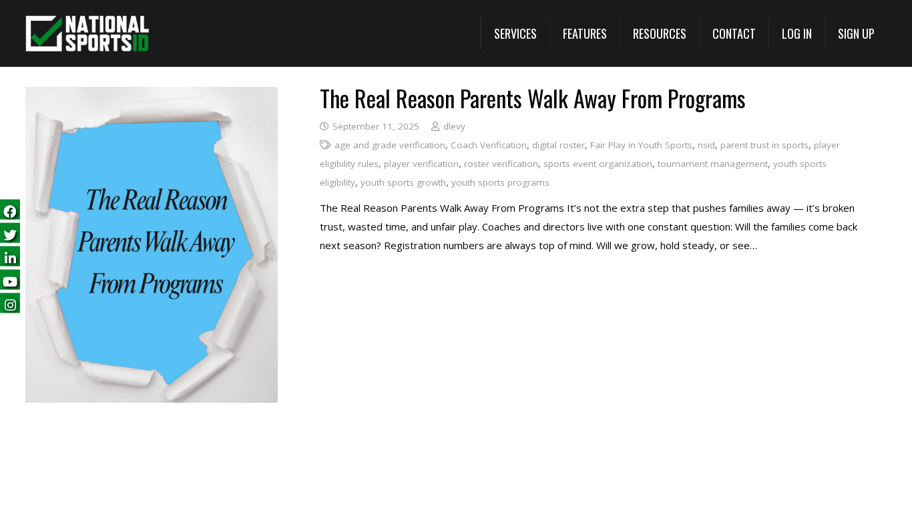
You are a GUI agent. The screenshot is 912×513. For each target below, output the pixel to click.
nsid (706, 145)
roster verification (501, 164)
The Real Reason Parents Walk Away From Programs (533, 98)
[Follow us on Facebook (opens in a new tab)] (10, 210)
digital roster (558, 145)
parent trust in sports (764, 145)
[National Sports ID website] (87, 33)
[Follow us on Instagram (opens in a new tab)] (10, 303)
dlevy (454, 126)
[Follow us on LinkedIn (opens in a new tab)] (10, 257)
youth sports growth (403, 182)
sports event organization (597, 164)
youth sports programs (500, 182)
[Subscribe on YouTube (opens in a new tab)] (10, 280)
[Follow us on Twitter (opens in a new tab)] (10, 233)
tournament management (713, 164)
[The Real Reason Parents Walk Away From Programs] (151, 96)
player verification (421, 164)
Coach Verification (489, 145)
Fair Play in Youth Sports (641, 145)
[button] (515, 33)
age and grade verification (389, 145)
